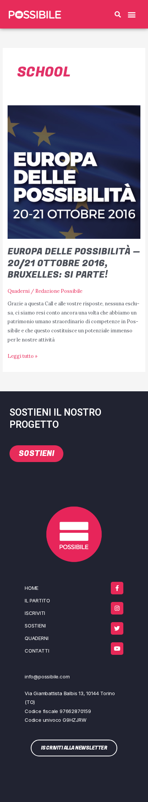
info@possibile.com (47, 676)
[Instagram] (117, 608)
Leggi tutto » (23, 355)
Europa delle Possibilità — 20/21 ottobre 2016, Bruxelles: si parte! (74, 263)
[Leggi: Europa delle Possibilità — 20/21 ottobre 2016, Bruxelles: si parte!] (74, 171)
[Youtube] (117, 648)
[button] (118, 14)
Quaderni (19, 291)
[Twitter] (117, 628)
